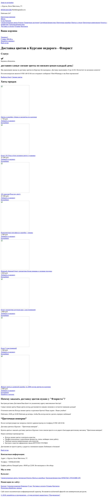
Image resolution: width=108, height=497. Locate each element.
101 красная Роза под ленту (11, 194)
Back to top (5, 43)
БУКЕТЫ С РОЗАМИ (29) (70, 478)
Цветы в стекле (76, 22)
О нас (3, 21)
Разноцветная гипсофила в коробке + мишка (17, 233)
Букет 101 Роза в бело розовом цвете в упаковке (18, 155)
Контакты (24, 26)
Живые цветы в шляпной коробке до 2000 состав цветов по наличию (26, 387)
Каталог (8, 21)
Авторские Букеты (25, 478)
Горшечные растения (31, 22)
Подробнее (5, 123)
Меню (3, 19)
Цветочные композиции (91, 22)
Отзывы (17, 26)
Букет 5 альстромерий (9, 348)
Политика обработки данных (11, 488)
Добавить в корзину (8, 121)
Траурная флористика (17, 24)
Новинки (24, 486)
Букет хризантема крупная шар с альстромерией (18, 310)
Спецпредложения (13, 486)
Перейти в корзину (8, 41)
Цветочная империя (8, 17)
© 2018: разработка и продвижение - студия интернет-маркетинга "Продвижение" (30, 495)
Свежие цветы (17, 77)
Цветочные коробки (63, 22)
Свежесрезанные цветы (9, 22)
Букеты (21, 22)
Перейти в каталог (7, 394)
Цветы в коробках (38, 478)
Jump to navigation (7, 2)
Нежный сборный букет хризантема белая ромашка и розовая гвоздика (26, 271)
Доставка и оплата (7, 26)
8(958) (6, 10)
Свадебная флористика (47, 22)
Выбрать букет (6, 77)
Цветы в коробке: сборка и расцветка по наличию (19, 117)
